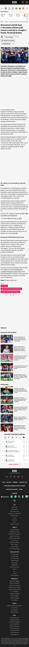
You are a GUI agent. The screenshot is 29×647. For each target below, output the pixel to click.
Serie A (14, 522)
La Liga (14, 517)
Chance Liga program (14, 583)
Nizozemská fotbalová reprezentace (11, 288)
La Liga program (14, 591)
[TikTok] (14, 476)
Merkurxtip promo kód (14, 622)
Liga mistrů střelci (14, 529)
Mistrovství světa (14, 524)
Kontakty (9, 482)
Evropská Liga (14, 509)
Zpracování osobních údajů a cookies (14, 485)
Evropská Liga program (14, 585)
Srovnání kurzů (14, 612)
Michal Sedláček (8, 37)
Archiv (21, 489)
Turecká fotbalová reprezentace (10, 291)
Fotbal (6, 21)
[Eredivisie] (12, 437)
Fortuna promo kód (14, 628)
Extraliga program (14, 598)
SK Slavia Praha (14, 556)
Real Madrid (14, 562)
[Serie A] (20, 437)
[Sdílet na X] (13, 295)
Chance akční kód (14, 632)
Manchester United (14, 567)
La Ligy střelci (14, 540)
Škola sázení (14, 607)
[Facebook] (6, 476)
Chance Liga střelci (14, 536)
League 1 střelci (14, 546)
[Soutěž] (22, 2)
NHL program (14, 600)
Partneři (14, 493)
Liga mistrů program (14, 581)
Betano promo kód (14, 617)
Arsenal (15, 569)
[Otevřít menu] (27, 8)
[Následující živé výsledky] (26, 16)
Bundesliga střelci (14, 542)
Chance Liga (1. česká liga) (14, 513)
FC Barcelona (14, 565)
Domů (2, 21)
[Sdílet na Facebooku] (11, 295)
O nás (3, 482)
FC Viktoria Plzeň (14, 558)
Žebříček (15, 482)
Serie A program (14, 595)
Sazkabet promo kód (14, 626)
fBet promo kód (14, 634)
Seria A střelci (14, 544)
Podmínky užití (23, 482)
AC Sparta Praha (14, 554)
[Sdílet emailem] (16, 295)
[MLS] (5, 437)
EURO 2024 (4, 285)
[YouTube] (22, 476)
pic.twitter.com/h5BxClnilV (9, 215)
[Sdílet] (13, 44)
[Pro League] (23, 437)
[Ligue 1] (16, 437)
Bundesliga (14, 519)
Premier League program (14, 589)
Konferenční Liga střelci (14, 534)
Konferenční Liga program (14, 587)
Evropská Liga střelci (14, 531)
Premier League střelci (14, 538)
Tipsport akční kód (14, 630)
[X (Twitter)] (10, 476)
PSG (14, 571)
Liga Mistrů (14, 507)
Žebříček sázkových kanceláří (14, 605)
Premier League (14, 515)
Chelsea (15, 573)
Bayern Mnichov (14, 575)
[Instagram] (18, 476)
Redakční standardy (12, 489)
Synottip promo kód (14, 624)
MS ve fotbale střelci (14, 548)
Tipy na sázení (14, 610)
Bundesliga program (14, 593)
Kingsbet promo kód (14, 619)
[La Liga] (9, 437)
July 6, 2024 (18, 218)
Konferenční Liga (14, 511)
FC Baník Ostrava (14, 560)
